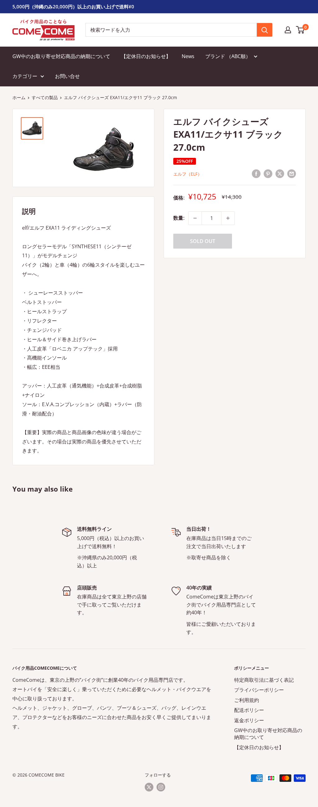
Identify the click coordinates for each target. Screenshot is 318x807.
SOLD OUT (202, 241)
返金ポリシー (249, 720)
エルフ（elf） (187, 174)
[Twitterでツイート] (279, 173)
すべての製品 (45, 97)
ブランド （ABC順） (228, 56)
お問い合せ (67, 76)
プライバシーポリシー (259, 689)
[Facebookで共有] (256, 173)
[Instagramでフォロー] (161, 786)
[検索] (264, 30)
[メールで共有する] (291, 173)
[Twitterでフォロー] (149, 786)
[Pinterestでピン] (268, 173)
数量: (178, 217)
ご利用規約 (246, 700)
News (188, 56)
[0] (300, 30)
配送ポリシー (249, 710)
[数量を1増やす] (227, 218)
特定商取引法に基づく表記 (264, 679)
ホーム (18, 97)
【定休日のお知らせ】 (146, 56)
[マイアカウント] (288, 29)
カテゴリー (24, 76)
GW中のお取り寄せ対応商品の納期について (61, 56)
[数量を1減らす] (195, 218)
